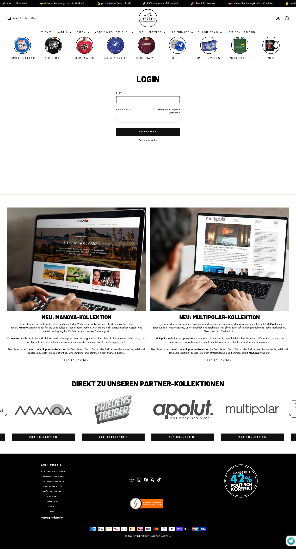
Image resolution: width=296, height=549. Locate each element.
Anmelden (148, 131)
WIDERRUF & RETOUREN (52, 476)
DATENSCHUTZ (52, 496)
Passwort (124, 109)
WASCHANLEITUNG (52, 486)
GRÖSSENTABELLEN (52, 491)
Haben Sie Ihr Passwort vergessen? (169, 111)
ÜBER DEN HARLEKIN (241, 32)
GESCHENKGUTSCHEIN (52, 481)
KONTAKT (52, 506)
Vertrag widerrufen (52, 518)
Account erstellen (148, 140)
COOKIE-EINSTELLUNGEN (52, 471)
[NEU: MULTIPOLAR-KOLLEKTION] (219, 259)
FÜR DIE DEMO (208, 32)
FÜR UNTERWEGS (151, 32)
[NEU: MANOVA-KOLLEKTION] (76, 259)
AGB (52, 511)
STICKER (46, 32)
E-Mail (121, 93)
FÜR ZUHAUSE (180, 32)
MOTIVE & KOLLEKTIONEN (113, 32)
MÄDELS (63, 32)
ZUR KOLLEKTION (76, 360)
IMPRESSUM (52, 501)
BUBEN (82, 32)
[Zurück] (6, 415)
